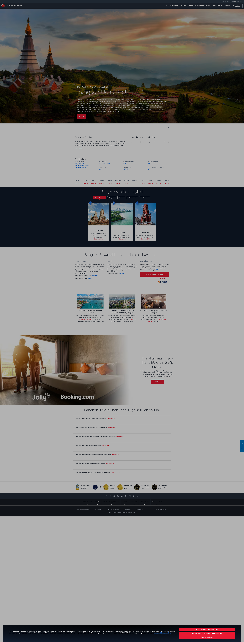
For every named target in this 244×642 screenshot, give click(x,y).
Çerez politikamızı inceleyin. (162, 633)
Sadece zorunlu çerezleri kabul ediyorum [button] (207, 633)
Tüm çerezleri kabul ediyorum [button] (207, 629)
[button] (207, 637)
